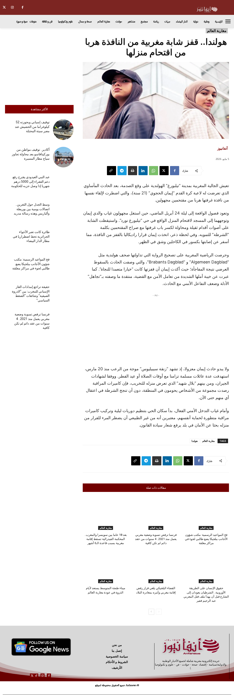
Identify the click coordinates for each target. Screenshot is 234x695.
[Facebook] (23, 7)
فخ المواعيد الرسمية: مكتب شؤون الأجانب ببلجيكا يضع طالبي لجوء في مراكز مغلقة (31, 264)
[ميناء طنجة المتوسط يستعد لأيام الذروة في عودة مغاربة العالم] (105, 567)
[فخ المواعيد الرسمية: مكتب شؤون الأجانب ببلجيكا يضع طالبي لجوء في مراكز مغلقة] (63, 267)
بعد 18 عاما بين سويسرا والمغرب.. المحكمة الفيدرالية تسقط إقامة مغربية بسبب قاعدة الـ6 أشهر (106, 539)
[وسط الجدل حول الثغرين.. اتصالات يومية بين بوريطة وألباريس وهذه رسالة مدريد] (63, 212)
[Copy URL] (111, 170)
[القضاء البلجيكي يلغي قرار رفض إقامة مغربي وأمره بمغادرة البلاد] (156, 567)
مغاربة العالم (216, 30)
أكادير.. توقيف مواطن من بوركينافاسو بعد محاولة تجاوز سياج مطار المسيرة (31, 154)
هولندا (194, 441)
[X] (4, 7)
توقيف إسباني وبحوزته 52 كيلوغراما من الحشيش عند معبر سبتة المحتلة (32, 126)
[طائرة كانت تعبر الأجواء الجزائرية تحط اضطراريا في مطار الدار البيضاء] (63, 239)
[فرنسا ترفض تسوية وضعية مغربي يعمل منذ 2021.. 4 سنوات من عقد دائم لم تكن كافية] (63, 321)
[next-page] (151, 612)
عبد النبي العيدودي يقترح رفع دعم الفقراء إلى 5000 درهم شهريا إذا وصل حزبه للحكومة (30, 181)
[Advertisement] (39, 65)
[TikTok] (36, 676)
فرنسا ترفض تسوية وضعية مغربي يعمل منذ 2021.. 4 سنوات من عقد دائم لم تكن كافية (156, 539)
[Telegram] (122, 170)
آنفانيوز (222, 148)
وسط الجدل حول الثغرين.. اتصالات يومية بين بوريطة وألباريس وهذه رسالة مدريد (32, 209)
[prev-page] (159, 612)
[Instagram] (12, 7)
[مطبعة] (132, 170)
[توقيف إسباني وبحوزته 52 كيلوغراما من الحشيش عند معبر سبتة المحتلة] (63, 129)
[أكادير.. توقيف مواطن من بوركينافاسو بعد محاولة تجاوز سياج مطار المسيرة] (63, 157)
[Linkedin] (143, 170)
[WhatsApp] (153, 170)
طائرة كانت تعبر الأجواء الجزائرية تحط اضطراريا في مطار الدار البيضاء (31, 236)
